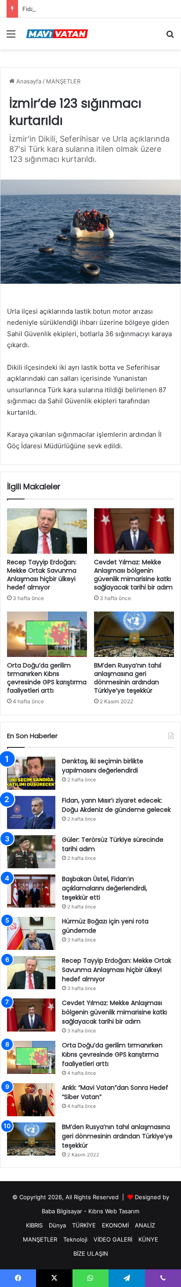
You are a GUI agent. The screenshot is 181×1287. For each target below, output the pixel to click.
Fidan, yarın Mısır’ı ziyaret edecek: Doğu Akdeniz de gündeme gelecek (116, 805)
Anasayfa (27, 81)
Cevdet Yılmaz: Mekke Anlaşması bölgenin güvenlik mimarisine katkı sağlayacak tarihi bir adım (133, 575)
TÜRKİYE (84, 1225)
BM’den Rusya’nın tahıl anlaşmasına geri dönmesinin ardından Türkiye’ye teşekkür (127, 678)
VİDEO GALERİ (113, 1239)
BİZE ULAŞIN (90, 1253)
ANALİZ (145, 1225)
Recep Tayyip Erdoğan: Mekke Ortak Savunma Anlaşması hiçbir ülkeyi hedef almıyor (41, 575)
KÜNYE (148, 1239)
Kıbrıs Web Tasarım (113, 1211)
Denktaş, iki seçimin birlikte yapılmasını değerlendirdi (102, 766)
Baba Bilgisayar (62, 1211)
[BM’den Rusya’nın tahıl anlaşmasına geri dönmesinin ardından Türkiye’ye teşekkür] (134, 634)
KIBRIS (34, 1225)
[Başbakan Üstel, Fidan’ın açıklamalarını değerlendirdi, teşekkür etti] (31, 891)
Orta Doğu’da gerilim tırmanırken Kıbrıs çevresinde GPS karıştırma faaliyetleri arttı (47, 678)
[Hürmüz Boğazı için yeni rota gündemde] (31, 933)
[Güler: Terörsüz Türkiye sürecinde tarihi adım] (31, 851)
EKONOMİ (115, 1225)
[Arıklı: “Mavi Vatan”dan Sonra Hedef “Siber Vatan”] (31, 1099)
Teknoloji (75, 1239)
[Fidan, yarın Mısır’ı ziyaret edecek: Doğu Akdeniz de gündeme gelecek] (31, 812)
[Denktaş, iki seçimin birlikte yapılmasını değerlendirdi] (31, 773)
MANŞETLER (63, 81)
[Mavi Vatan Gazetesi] (57, 33)
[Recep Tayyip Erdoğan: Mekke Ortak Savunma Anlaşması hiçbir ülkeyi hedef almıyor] (47, 531)
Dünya (57, 1225)
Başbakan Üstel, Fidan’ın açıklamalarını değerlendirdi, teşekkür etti (104, 888)
